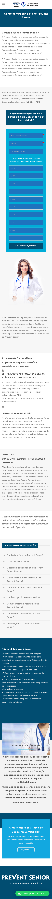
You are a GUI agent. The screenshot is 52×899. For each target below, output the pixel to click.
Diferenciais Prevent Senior (17, 649)
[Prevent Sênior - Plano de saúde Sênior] (26, 4)
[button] (32, 893)
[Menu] (3, 4)
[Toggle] (4, 555)
